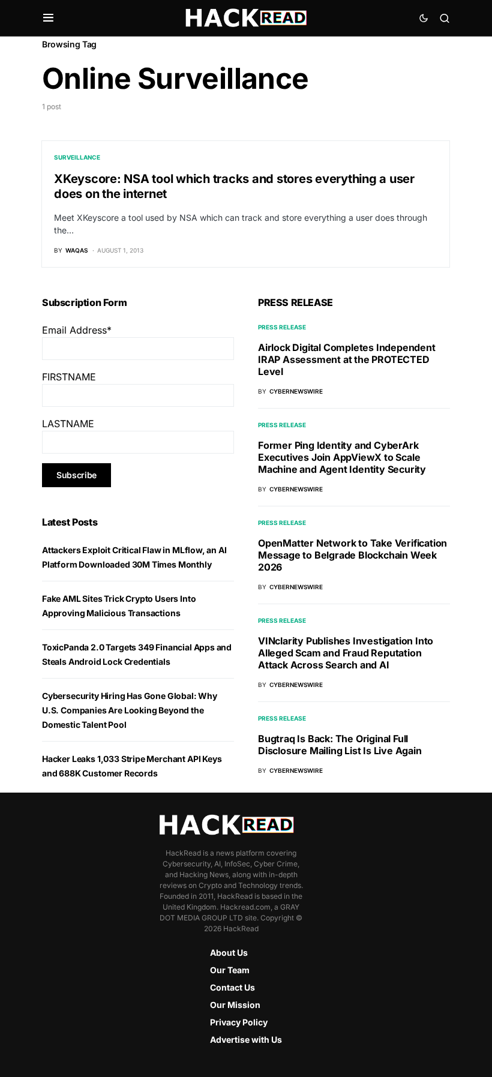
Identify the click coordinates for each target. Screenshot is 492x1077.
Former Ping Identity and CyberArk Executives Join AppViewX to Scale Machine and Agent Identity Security (342, 457)
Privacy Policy (239, 1022)
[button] (48, 18)
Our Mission (235, 1005)
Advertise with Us (246, 1039)
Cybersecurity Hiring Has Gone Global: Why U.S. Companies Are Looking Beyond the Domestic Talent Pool (129, 710)
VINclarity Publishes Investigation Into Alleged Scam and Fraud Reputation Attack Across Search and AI (345, 653)
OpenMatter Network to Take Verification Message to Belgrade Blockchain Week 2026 (352, 555)
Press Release (282, 327)
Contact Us (232, 987)
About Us (229, 952)
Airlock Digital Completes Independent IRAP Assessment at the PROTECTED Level (347, 359)
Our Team (230, 970)
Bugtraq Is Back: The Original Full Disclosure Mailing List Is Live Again (340, 745)
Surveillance (77, 157)
